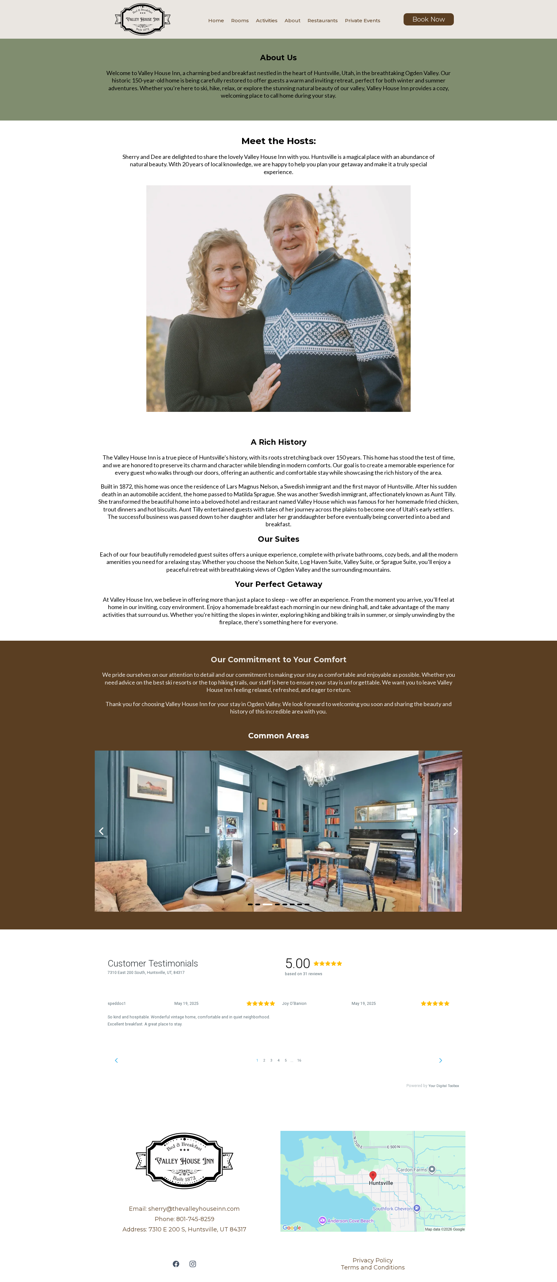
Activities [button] (267, 20)
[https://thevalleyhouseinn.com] (142, 19)
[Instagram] (192, 1264)
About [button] (292, 20)
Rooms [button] (240, 20)
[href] (372, 1181)
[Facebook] (176, 1264)
